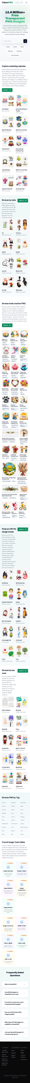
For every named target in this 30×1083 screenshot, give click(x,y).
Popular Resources (5, 1055)
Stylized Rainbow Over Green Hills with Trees (14, 341)
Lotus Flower (15, 377)
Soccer (15, 47)
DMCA (22, 1053)
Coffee (8, 47)
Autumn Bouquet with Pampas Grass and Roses (22, 479)
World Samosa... (13, 409)
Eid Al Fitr (5, 375)
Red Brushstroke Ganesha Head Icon (15, 514)
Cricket (4, 806)
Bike (3, 820)
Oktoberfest (5, 149)
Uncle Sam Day (20, 189)
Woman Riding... (21, 518)
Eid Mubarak (5, 823)
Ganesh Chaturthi (7, 189)
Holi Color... (5, 392)
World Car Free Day (21, 130)
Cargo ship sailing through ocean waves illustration (24, 374)
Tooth (3, 817)
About (22, 1050)
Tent (21, 830)
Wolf (12, 834)
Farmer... (22, 410)
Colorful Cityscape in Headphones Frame (23, 341)
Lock (12, 827)
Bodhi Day (5, 583)
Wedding (4, 729)
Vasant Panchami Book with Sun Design (24, 423)
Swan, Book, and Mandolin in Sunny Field (9, 478)
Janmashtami (6, 170)
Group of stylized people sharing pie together (15, 407)
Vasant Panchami (22, 426)
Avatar (18, 602)
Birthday (18, 710)
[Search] (21, 2)
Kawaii (18, 252)
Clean (7, 2)
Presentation (6, 767)
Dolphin (13, 806)
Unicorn (13, 817)
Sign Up (13, 1053)
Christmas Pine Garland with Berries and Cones (9, 495)
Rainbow (13, 344)
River (3, 830)
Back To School (20, 748)
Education (5, 786)
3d (2, 233)
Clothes (22, 820)
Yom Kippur (5, 109)
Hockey (4, 809)
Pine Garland (13, 498)
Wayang (22, 817)
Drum (7, 458)
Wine (3, 834)
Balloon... (14, 361)
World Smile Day (6, 130)
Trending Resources (5, 1051)
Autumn (4, 802)
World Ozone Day (5, 409)
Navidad (4, 813)
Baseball (13, 802)
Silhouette (19, 290)
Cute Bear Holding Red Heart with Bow (6, 357)
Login (12, 1050)
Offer (12, 813)
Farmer (21, 443)
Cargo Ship (23, 377)
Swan (13, 481)
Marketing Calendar (5, 1064)
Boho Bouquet (21, 481)
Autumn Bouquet (22, 483)
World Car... (21, 515)
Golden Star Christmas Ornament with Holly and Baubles (8, 440)
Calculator (19, 51)
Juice (21, 809)
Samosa (22, 394)
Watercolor (19, 271)
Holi (21, 392)
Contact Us (24, 1059)
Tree (17, 659)
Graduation (5, 748)
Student (18, 621)
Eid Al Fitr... (5, 377)
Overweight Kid (6, 640)
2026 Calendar (6, 710)
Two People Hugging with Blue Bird (14, 423)
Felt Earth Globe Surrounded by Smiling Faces (24, 357)
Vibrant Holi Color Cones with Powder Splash (5, 390)
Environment (14, 823)
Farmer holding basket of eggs (24, 439)
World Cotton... (23, 408)
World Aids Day (20, 583)
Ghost (22, 47)
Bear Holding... (6, 361)
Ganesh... (14, 375)
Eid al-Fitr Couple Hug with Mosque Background (5, 374)
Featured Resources (5, 1059)
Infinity (12, 809)
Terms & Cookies (23, 1056)
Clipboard (10, 51)
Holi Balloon (14, 359)
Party (17, 729)
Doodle (4, 290)
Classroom (19, 786)
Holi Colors (5, 394)
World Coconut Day (21, 170)
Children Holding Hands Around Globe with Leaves (6, 407)
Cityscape (23, 344)
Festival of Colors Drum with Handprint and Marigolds (6, 456)
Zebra (22, 834)
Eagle (21, 806)
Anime (4, 252)
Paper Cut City (5, 345)
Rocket (13, 830)
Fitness (22, 823)
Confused (19, 640)
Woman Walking (6, 517)
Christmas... (5, 441)
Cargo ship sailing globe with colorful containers (5, 423)
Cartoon (18, 233)
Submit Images (13, 1056)
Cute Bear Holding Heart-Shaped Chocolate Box (15, 456)
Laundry (4, 827)
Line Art (4, 271)
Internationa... (15, 425)
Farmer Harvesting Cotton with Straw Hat (23, 407)
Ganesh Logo (14, 516)
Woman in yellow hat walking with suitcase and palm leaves (6, 514)
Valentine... (5, 359)
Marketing (19, 767)
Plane (21, 813)
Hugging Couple (14, 427)
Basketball (23, 802)
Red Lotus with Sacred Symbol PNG (15, 373)
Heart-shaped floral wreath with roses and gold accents (15, 390)
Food (3, 659)
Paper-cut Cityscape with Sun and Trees (5, 341)
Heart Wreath (15, 394)
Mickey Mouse (24, 827)
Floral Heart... (15, 392)
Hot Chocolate (15, 55)
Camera (13, 820)
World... (4, 342)
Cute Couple (23, 460)
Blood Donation (6, 621)
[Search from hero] (25, 41)
